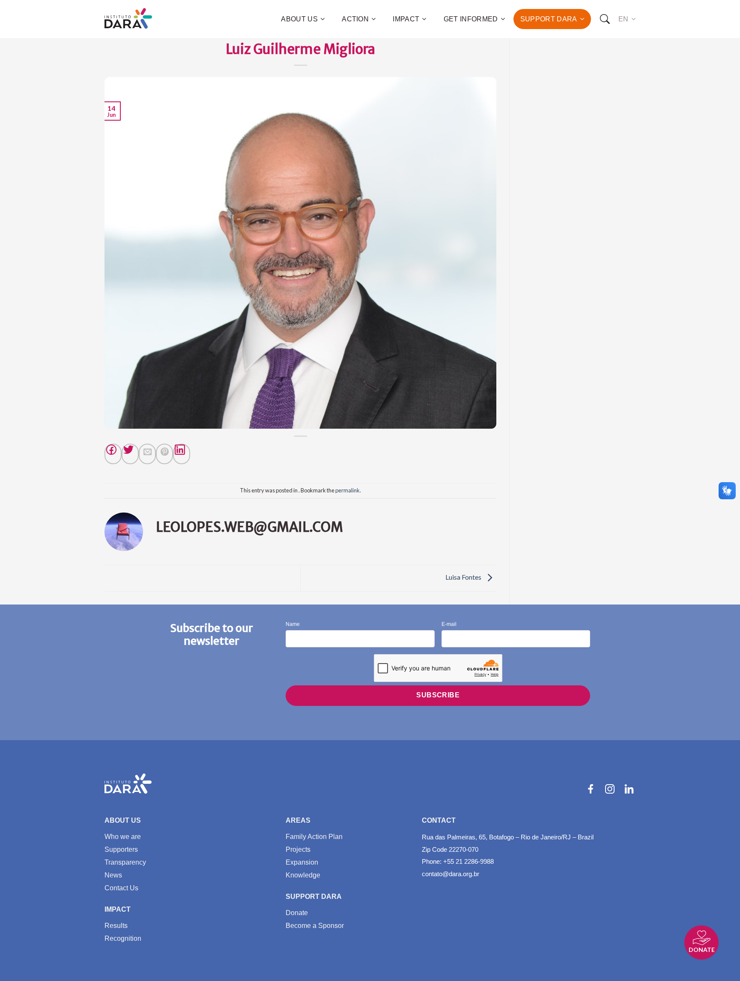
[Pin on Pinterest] (164, 454)
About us (299, 19)
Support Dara (548, 19)
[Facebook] (113, 454)
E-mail (449, 624)
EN (623, 19)
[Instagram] (610, 789)
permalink (347, 490)
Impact (406, 19)
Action (355, 19)
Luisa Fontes (464, 577)
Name (293, 624)
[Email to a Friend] (147, 454)
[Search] (605, 19)
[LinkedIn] (629, 789)
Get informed (471, 19)
